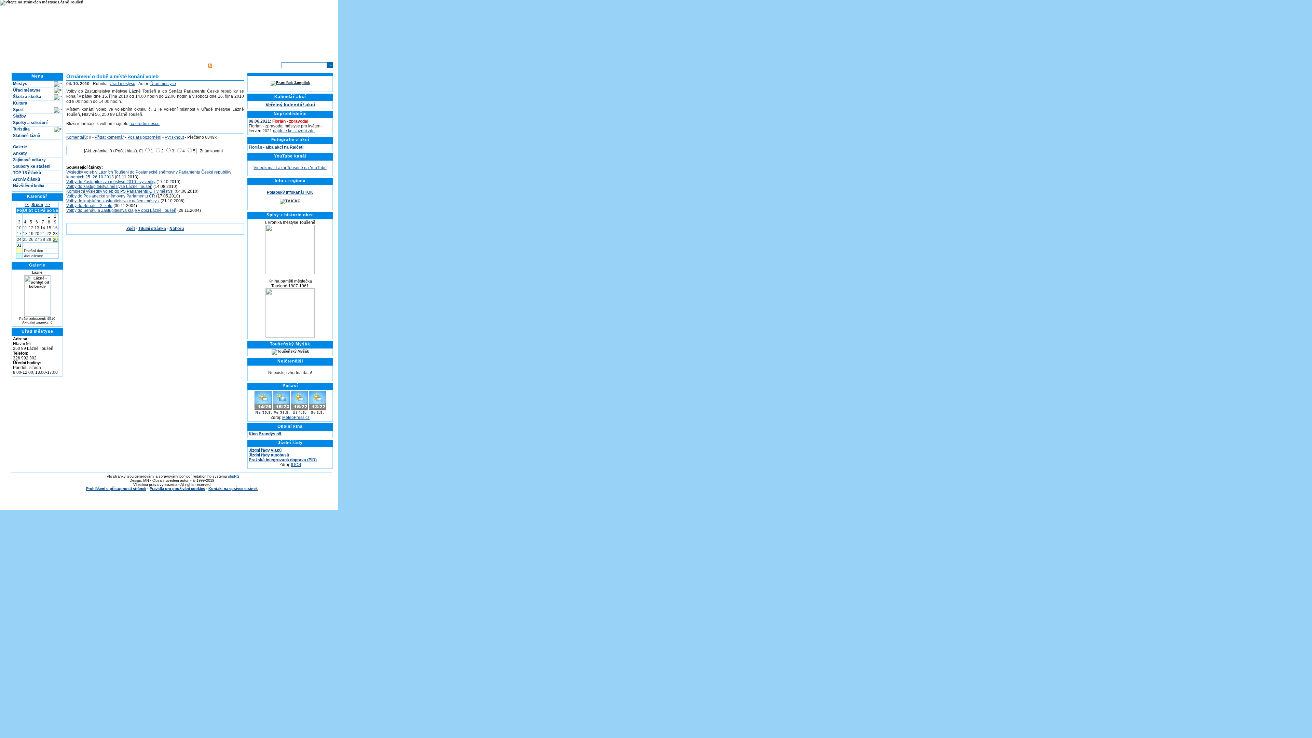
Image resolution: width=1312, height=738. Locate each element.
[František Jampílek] (290, 82)
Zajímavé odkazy (29, 160)
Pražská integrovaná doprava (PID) (283, 459)
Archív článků (26, 179)
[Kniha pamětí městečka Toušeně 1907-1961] (290, 336)
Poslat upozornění (144, 137)
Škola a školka (27, 96)
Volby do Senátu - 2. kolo (89, 205)
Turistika (21, 129)
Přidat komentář (109, 137)
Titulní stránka (98, 65)
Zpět (130, 228)
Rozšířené (268, 65)
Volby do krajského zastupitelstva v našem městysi (113, 201)
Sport (18, 109)
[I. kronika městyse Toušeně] (290, 272)
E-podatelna (159, 65)
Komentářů (76, 137)
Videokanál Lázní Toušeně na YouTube (290, 167)
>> (47, 204)
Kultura (20, 103)
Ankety (20, 153)
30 (55, 239)
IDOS (296, 464)
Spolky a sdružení (30, 122)
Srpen (37, 204)
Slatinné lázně (26, 135)
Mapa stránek (189, 65)
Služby (19, 116)
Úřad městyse (27, 90)
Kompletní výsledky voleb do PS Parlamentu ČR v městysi (120, 191)
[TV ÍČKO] (290, 201)
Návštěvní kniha (28, 185)
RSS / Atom (224, 65)
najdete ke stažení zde (294, 130)
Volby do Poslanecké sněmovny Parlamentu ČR (110, 196)
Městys (20, 83)
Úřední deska (130, 65)
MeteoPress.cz (296, 417)
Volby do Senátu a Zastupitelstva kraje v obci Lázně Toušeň (121, 210)
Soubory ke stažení (31, 166)
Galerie (20, 147)
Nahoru (176, 228)
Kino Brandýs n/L (265, 434)
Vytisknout (174, 137)
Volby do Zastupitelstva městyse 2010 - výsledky (110, 181)
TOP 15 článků (27, 172)
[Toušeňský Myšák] (290, 351)
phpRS (233, 476)
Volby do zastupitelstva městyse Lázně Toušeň (109, 186)
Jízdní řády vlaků (265, 450)
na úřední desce (144, 123)
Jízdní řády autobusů (269, 455)
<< (27, 204)
